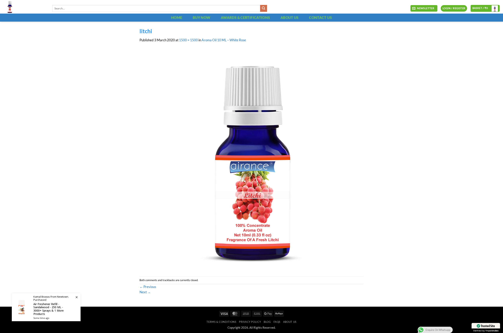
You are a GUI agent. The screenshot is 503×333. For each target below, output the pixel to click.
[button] (423, 8)
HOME (176, 17)
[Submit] (263, 8)
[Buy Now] (46, 307)
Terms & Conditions (221, 321)
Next (145, 292)
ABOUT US (290, 17)
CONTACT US (320, 17)
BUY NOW (201, 17)
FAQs (277, 321)
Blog (267, 321)
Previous (148, 287)
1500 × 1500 (188, 40)
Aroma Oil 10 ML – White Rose (224, 40)
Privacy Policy (250, 321)
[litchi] (251, 159)
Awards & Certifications (245, 17)
